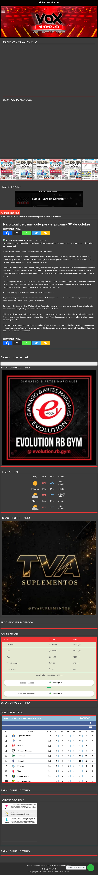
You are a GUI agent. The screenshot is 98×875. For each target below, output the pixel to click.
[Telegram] (36, 233)
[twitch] (50, 868)
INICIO (5, 217)
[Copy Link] (45, 233)
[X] (17, 233)
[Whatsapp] (26, 233)
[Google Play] (55, 868)
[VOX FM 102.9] (49, 21)
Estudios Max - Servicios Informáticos (57, 866)
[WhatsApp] (53, 868)
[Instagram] (45, 868)
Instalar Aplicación (50, 2)
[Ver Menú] (3, 11)
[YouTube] (47, 868)
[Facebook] (7, 233)
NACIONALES (14, 217)
